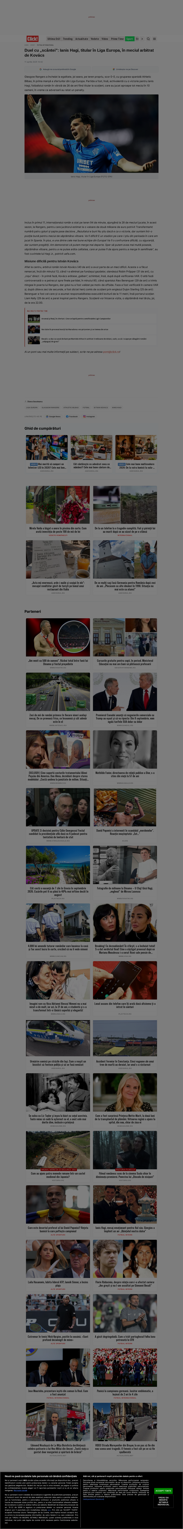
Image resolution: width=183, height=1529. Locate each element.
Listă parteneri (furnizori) (93, 1499)
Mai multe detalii (20, 1490)
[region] (91, 1500)
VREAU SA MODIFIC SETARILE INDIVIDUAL (163, 1501)
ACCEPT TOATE (163, 1491)
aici (49, 1510)
